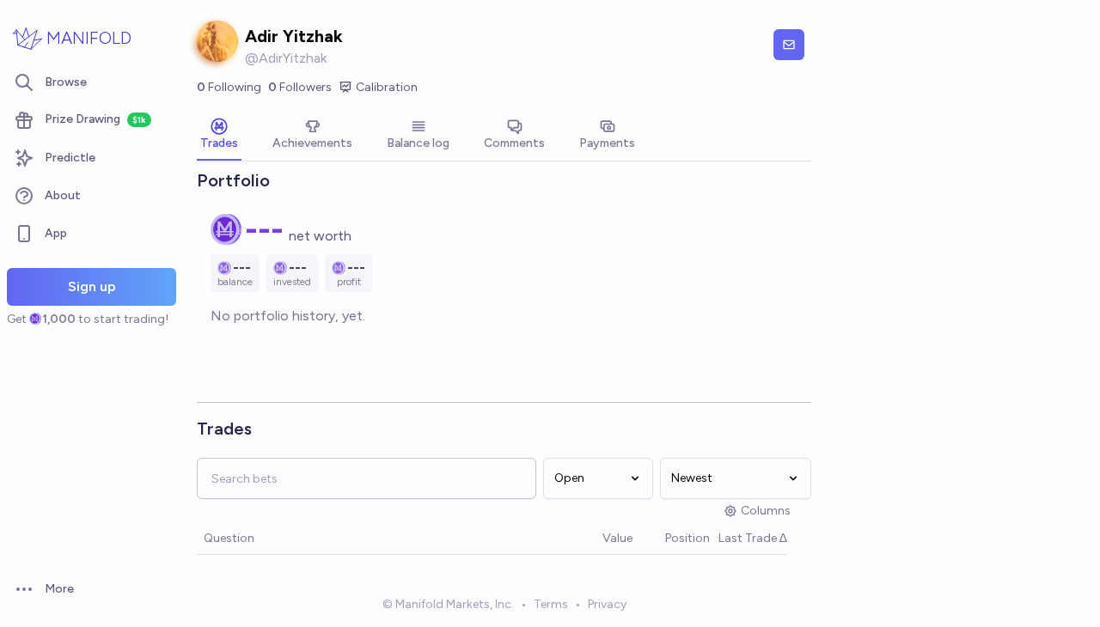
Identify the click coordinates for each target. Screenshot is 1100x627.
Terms (551, 604)
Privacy (607, 604)
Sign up (92, 286)
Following (229, 87)
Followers (300, 87)
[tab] (219, 136)
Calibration (387, 87)
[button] (593, 539)
